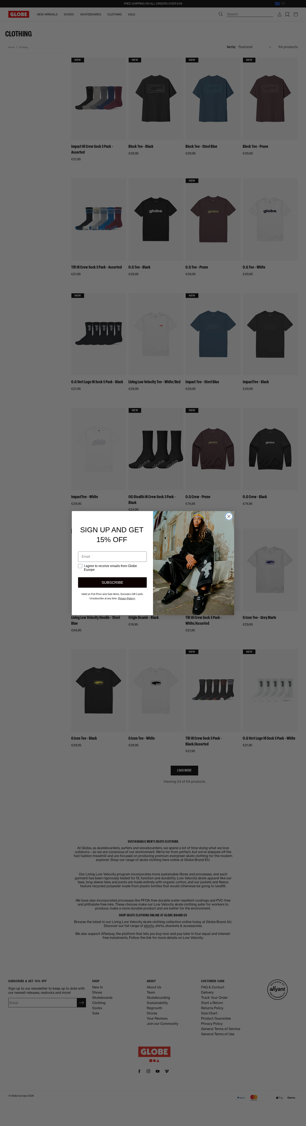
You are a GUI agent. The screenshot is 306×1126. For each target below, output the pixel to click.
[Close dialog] (229, 516)
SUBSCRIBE (112, 582)
